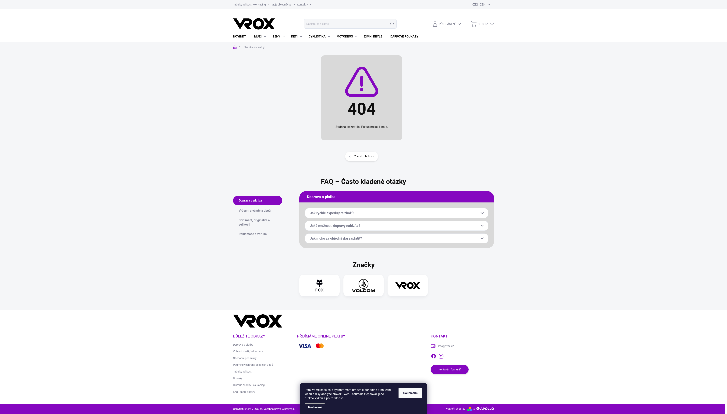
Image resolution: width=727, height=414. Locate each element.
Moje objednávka (281, 4)
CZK (482, 4)
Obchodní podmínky (245, 358)
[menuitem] (241, 36)
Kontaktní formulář (449, 369)
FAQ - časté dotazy (244, 391)
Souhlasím (410, 393)
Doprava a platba (243, 344)
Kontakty (302, 4)
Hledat (391, 23)
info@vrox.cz (446, 346)
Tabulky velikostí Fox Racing (249, 4)
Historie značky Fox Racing (249, 385)
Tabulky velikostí (242, 371)
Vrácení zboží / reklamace (248, 351)
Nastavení (315, 407)
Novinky (238, 378)
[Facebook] (433, 355)
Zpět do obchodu (364, 156)
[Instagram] (441, 355)
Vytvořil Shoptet (455, 408)
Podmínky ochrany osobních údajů (253, 364)
